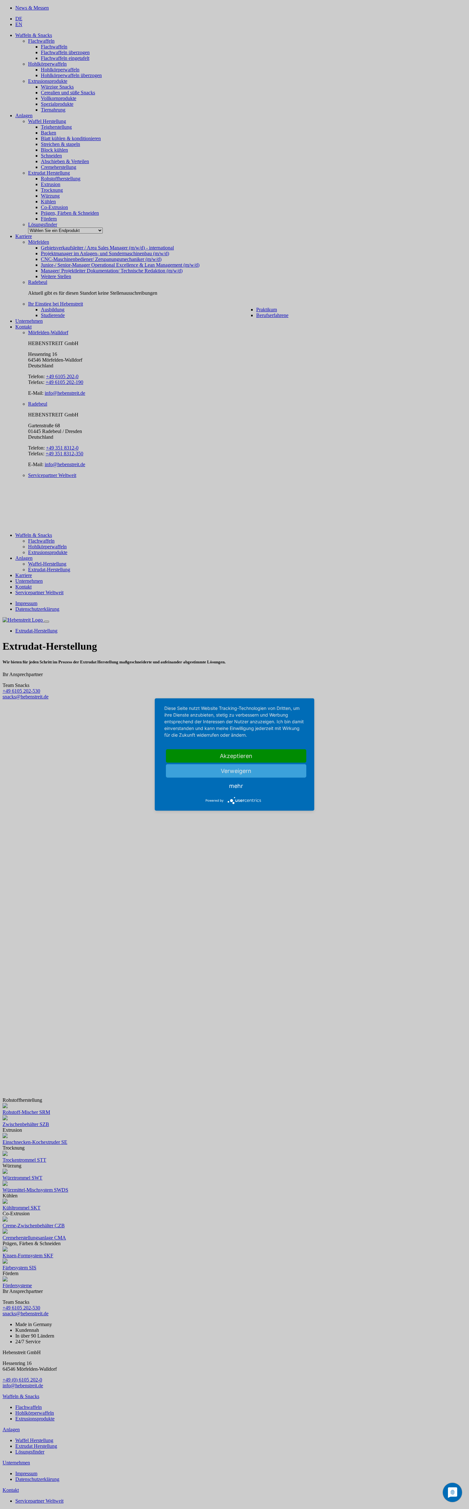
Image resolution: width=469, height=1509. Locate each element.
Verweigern (236, 771)
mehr (236, 786)
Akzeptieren (236, 756)
